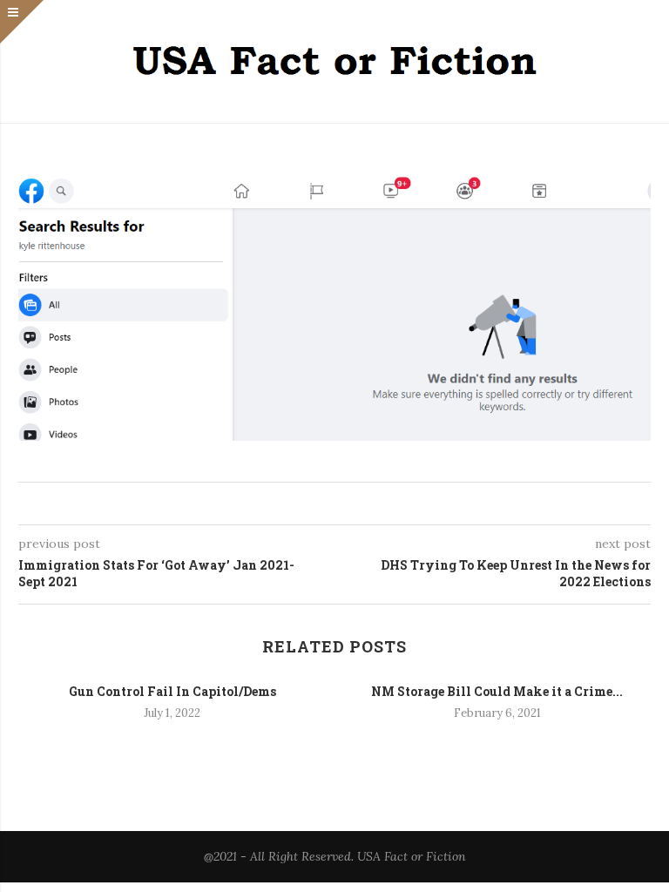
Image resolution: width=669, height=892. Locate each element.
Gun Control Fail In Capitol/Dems (172, 691)
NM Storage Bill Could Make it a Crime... (497, 691)
